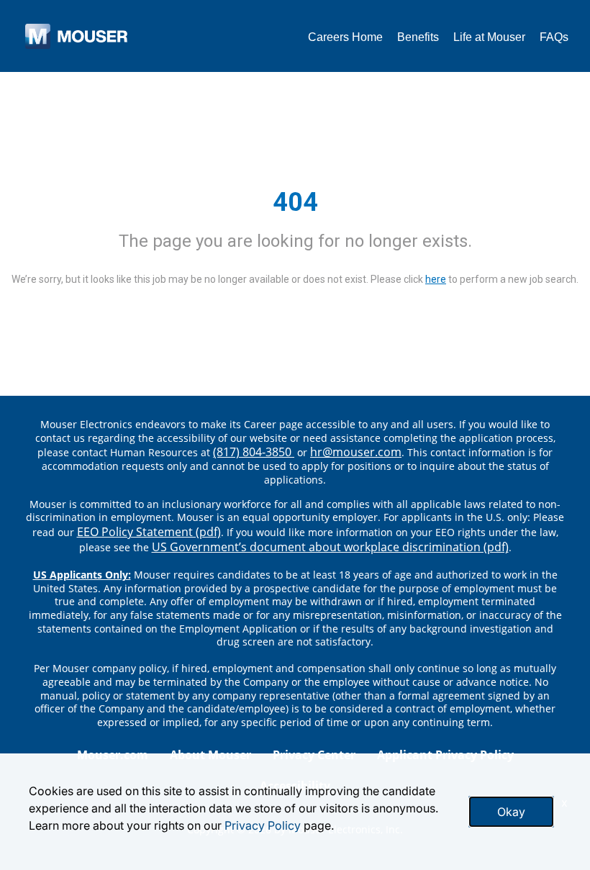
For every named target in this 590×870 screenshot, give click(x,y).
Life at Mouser (489, 37)
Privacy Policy (262, 825)
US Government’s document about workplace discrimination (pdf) (330, 547)
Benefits (418, 37)
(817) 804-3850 (253, 452)
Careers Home (345, 37)
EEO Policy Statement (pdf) (149, 532)
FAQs (554, 37)
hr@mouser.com (355, 452)
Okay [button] (511, 812)
